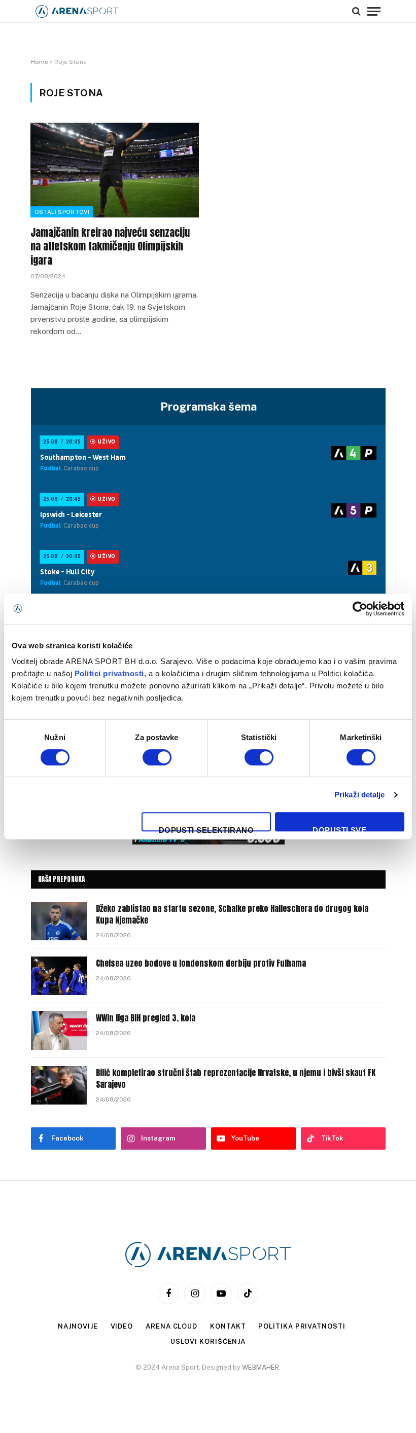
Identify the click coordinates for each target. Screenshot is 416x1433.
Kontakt (228, 1326)
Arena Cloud (171, 1326)
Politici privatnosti (109, 673)
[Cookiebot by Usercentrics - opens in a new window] (360, 608)
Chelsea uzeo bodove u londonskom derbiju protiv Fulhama (201, 963)
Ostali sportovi (61, 212)
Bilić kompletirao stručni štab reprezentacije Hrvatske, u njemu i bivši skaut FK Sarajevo (235, 1078)
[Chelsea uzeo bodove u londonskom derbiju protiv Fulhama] (59, 976)
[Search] (356, 11)
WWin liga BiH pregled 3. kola (145, 1018)
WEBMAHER (260, 1367)
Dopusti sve (339, 828)
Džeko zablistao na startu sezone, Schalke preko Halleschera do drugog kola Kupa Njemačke (232, 914)
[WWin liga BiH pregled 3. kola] (59, 1030)
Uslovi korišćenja (208, 1341)
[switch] (157, 757)
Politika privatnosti (301, 1326)
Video (122, 1326)
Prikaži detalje (359, 794)
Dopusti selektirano (206, 828)
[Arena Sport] (77, 11)
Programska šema (208, 406)
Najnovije (77, 1326)
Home (39, 61)
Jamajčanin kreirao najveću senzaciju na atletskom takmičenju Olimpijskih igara (110, 246)
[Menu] (373, 11)
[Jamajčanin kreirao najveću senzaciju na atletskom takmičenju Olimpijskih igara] (114, 170)
